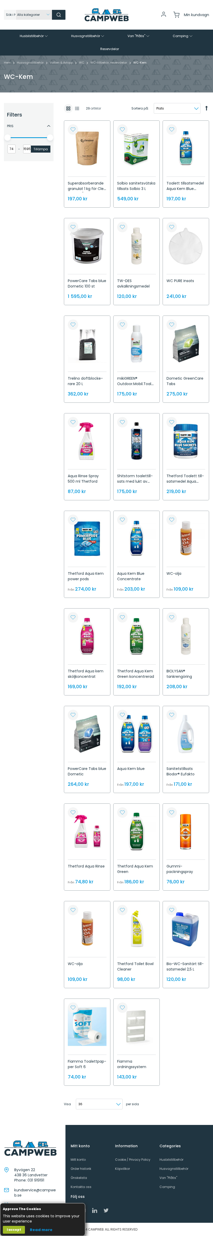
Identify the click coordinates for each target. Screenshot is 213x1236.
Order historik (81, 1168)
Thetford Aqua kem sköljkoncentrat (85, 673)
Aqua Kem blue (131, 768)
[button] (73, 129)
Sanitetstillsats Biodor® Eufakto (181, 771)
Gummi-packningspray (180, 869)
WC (82, 62)
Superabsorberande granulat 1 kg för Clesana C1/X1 (87, 189)
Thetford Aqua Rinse (86, 866)
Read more (41, 1229)
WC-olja (174, 573)
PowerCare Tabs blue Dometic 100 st (87, 283)
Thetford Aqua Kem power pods (86, 576)
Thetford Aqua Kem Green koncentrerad (135, 673)
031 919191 (36, 1180)
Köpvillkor (122, 1168)
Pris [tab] (10, 126)
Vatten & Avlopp (62, 62)
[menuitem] (34, 36)
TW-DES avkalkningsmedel (133, 283)
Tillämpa (41, 149)
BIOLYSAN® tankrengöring (179, 673)
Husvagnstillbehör (30, 62)
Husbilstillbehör (171, 1159)
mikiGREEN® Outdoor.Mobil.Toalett (136, 384)
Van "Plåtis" (168, 1178)
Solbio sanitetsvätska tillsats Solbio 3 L (136, 186)
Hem (7, 62)
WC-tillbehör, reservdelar (109, 62)
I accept (14, 1229)
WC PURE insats (180, 280)
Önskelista (79, 1178)
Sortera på (139, 108)
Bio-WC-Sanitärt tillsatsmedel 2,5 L (185, 966)
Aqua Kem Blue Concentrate (130, 576)
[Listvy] (77, 108)
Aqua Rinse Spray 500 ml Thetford (83, 478)
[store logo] (106, 14)
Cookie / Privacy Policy (132, 1159)
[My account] (164, 16)
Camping (167, 1187)
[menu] (106, 43)
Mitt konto (78, 1159)
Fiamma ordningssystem (131, 1064)
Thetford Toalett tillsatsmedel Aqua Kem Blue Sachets (185, 481)
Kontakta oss (81, 1187)
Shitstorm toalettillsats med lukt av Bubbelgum (135, 481)
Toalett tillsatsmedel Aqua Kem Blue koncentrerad (185, 189)
